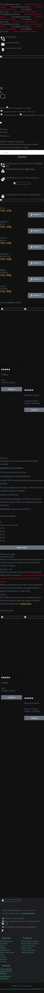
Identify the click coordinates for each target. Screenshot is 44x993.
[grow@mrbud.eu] (3, 44)
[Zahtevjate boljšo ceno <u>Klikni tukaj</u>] (3, 170)
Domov (3, 108)
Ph (18, 115)
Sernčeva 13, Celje (13, 48)
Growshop (27, 108)
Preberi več (5, 136)
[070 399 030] (3, 38)
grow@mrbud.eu (13, 42)
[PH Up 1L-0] (22, 123)
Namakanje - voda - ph (26, 112)
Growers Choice (31, 401)
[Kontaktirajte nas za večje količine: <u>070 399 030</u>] (3, 165)
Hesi (3, 380)
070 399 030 (11, 37)
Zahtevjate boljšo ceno (20, 169)
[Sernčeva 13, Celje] (3, 49)
